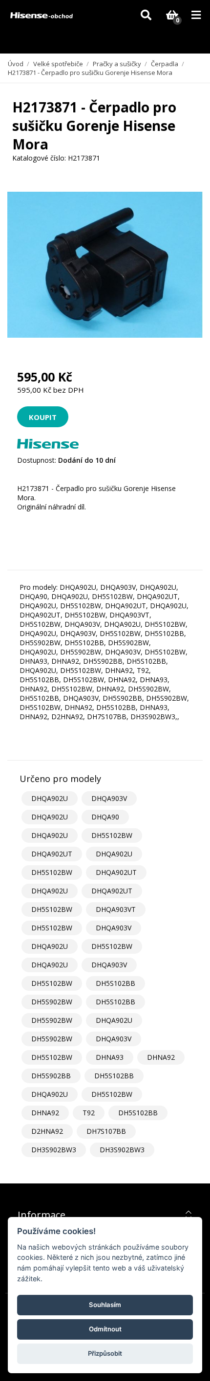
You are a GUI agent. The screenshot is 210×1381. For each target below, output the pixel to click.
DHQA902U (49, 798)
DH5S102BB (115, 983)
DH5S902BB (51, 1075)
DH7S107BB (106, 1131)
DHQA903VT (116, 909)
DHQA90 (105, 816)
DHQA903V (109, 798)
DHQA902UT (51, 853)
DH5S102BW (111, 835)
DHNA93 (110, 1057)
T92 (89, 1112)
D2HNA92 (47, 1131)
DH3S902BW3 (53, 1149)
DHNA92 (161, 1057)
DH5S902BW (51, 1001)
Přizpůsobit (105, 1353)
